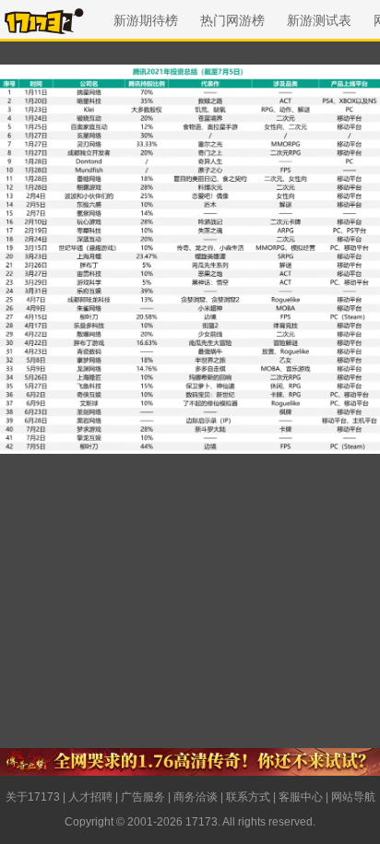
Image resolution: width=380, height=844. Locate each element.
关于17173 (33, 797)
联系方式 (248, 797)
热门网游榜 (232, 20)
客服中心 (301, 797)
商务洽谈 (195, 797)
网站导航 (353, 797)
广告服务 (143, 797)
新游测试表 (319, 20)
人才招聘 (90, 797)
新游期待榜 (145, 20)
